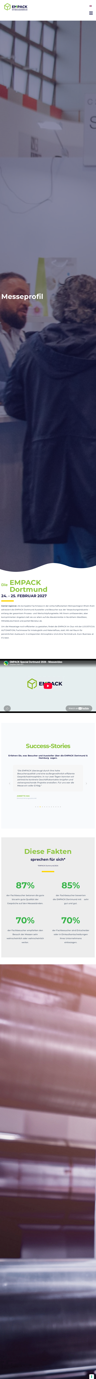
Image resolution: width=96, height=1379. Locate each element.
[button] (9, 783)
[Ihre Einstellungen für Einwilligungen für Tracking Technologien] (91, 1376)
